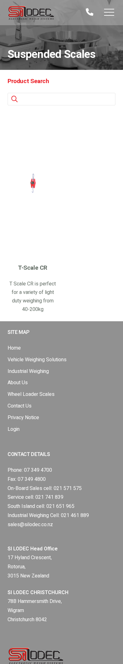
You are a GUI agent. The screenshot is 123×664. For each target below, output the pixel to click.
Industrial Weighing (28, 371)
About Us (18, 382)
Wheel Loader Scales (31, 394)
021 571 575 (68, 488)
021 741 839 (49, 497)
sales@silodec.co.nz (30, 524)
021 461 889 (75, 515)
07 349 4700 (38, 470)
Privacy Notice (23, 417)
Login (14, 429)
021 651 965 (60, 506)
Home (14, 348)
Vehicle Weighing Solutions (37, 359)
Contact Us (20, 406)
